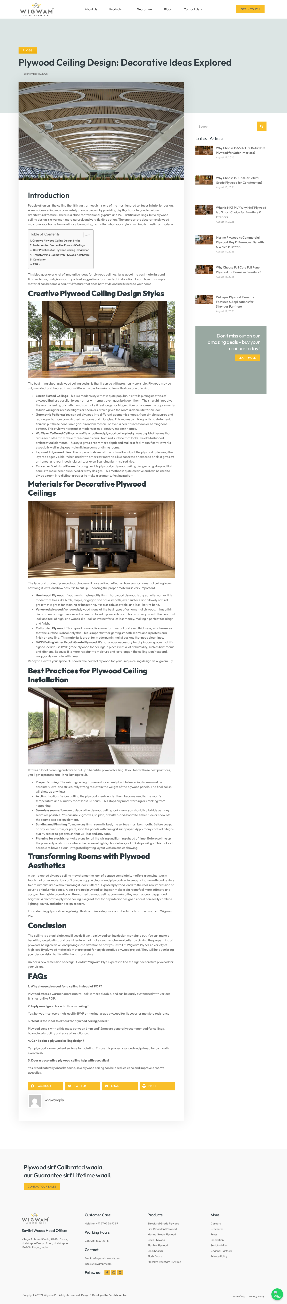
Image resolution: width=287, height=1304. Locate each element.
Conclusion (39, 259)
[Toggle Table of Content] (85, 235)
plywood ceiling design (63, 911)
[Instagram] (113, 1272)
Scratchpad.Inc (118, 1295)
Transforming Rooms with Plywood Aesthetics (61, 255)
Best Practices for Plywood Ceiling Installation (61, 250)
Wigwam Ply (96, 962)
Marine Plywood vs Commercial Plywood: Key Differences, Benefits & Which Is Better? (240, 242)
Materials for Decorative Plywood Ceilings (59, 245)
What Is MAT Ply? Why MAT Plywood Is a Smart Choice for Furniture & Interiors (241, 212)
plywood (105, 661)
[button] (45, 1086)
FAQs (36, 264)
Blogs (28, 50)
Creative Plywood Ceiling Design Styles (56, 240)
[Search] (261, 126)
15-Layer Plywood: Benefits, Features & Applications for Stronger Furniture (235, 301)
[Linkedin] (120, 1272)
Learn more (247, 358)
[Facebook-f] (107, 1272)
